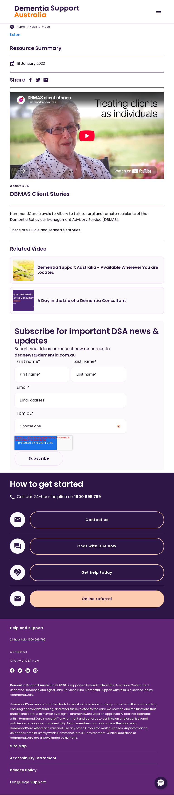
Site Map (18, 746)
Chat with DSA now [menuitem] (24, 660)
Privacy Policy (23, 770)
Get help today (96, 572)
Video (46, 27)
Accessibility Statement (33, 758)
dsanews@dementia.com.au (45, 355)
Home (21, 27)
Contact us (97, 519)
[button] (161, 783)
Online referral (97, 598)
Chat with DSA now (96, 546)
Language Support (28, 782)
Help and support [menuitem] (27, 628)
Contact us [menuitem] (18, 652)
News (33, 27)
